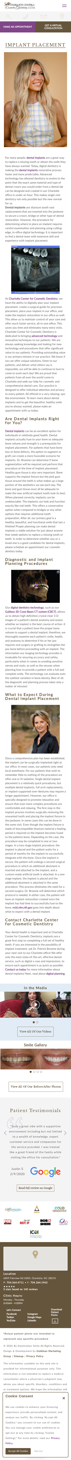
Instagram (32, 1314)
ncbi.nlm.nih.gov (22, 907)
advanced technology (44, 336)
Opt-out (38, 1451)
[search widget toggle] (9, 16)
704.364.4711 (15, 1282)
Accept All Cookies (18, 1451)
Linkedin (31, 1320)
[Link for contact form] (44, 16)
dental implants (36, 157)
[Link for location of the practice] (62, 16)
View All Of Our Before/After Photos (36, 1086)
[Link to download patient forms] (55, 1321)
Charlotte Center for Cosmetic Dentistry (33, 298)
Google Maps (34, 1317)
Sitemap (19, 1356)
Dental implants (14, 431)
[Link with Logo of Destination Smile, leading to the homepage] (19, 5)
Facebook (12, 1314)
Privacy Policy (34, 1356)
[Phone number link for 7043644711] (27, 16)
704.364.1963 (39, 1282)
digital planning (55, 973)
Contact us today (15, 969)
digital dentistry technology (27, 607)
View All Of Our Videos (35, 1031)
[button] (65, 1004)
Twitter (10, 1317)
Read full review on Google (35, 1188)
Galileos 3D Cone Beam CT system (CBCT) (30, 611)
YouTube (11, 1320)
